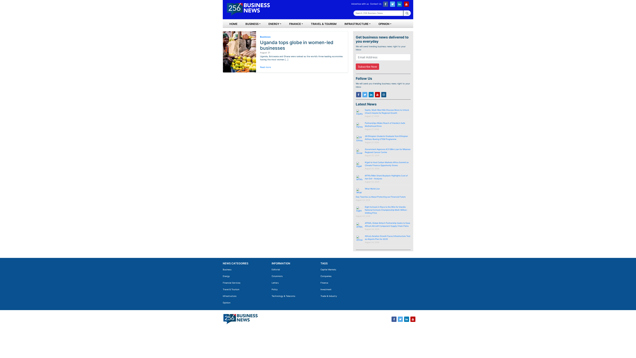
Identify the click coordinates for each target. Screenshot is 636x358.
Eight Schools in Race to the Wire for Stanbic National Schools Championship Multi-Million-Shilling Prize (386, 210)
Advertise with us (360, 4)
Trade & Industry (328, 296)
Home (233, 24)
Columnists (277, 276)
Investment (325, 289)
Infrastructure (356, 24)
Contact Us (375, 4)
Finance (295, 24)
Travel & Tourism (324, 24)
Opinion (383, 24)
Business (252, 24)
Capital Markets (328, 269)
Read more (265, 67)
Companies (326, 276)
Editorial (276, 269)
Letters (275, 283)
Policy (275, 289)
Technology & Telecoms (283, 296)
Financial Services (231, 283)
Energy (273, 24)
